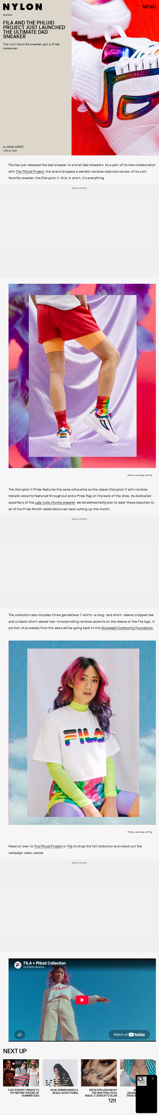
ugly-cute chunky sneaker (55, 502)
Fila (70, 846)
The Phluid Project (30, 171)
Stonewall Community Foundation (127, 628)
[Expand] (140, 1078)
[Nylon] (22, 7)
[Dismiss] (153, 1078)
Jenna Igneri (14, 146)
